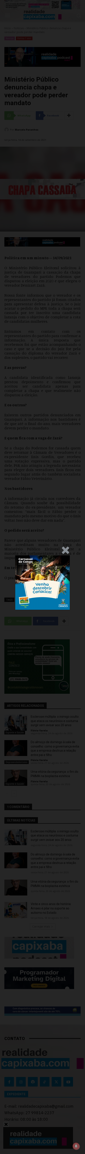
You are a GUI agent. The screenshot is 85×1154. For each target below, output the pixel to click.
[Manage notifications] (76, 1146)
